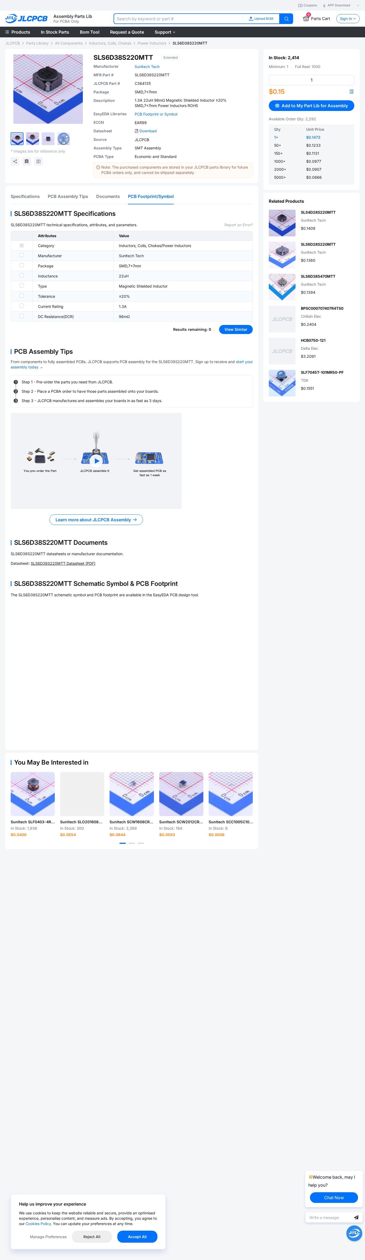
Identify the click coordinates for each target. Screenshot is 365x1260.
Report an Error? (238, 224)
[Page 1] (122, 843)
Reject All (91, 1236)
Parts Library (37, 43)
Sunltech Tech (147, 66)
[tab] (25, 196)
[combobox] (178, 18)
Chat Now (334, 1197)
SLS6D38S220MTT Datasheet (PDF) (63, 563)
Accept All (137, 1236)
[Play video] (96, 461)
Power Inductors (152, 43)
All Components (69, 43)
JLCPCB (12, 43)
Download (148, 131)
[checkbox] (22, 245)
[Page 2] (132, 843)
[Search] (286, 18)
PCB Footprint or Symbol (156, 114)
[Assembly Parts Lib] (26, 19)
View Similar (235, 329)
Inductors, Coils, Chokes (110, 43)
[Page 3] (141, 843)
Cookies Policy (38, 1223)
